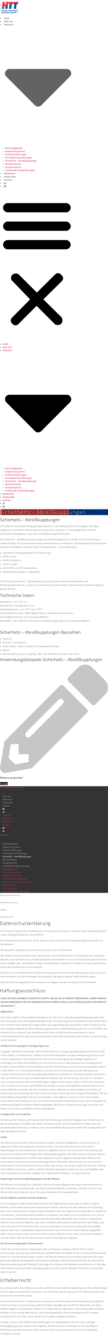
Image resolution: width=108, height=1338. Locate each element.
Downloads (10, 176)
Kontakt (8, 180)
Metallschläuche (13, 163)
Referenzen (9, 173)
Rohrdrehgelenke (13, 148)
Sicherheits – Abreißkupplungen (21, 160)
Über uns (8, 21)
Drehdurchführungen (16, 154)
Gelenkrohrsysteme (15, 151)
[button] (37, 262)
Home (6, 18)
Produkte (4, 835)
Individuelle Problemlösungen (20, 170)
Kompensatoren (13, 167)
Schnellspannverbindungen (18, 157)
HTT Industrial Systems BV (12, 787)
